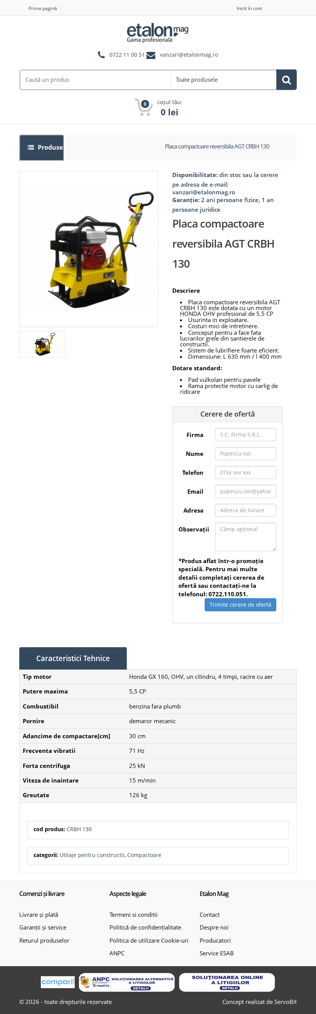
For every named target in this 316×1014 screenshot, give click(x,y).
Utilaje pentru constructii (92, 855)
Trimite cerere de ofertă (240, 604)
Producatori (215, 940)
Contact (210, 914)
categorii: (46, 855)
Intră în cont (249, 8)
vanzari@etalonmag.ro (189, 55)
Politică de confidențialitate (145, 927)
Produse (49, 147)
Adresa (193, 510)
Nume (194, 453)
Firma (195, 435)
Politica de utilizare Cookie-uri (148, 940)
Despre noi (214, 927)
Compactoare (144, 855)
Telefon (192, 472)
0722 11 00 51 (127, 55)
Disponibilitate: (195, 175)
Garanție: (186, 200)
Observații (193, 529)
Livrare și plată (38, 914)
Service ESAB (217, 953)
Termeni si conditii (133, 914)
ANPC (116, 953)
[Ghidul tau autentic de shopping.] (58, 982)
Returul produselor (44, 940)
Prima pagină (43, 8)
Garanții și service (42, 927)
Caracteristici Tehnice (73, 658)
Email (195, 491)
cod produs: (49, 829)
